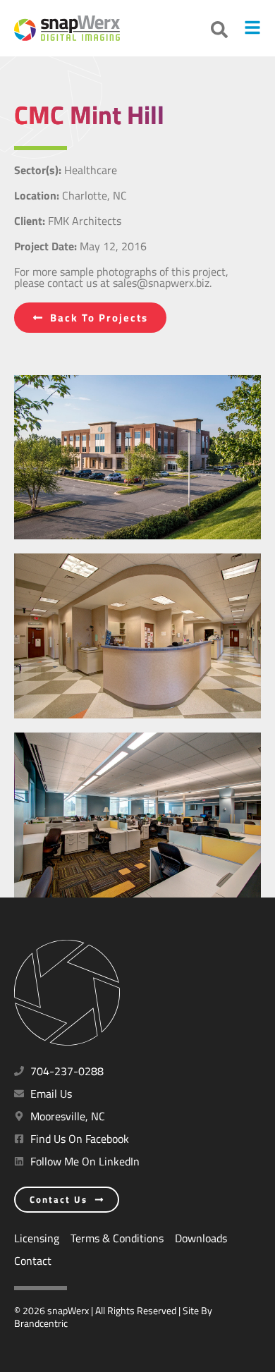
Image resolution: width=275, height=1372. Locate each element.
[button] (219, 29)
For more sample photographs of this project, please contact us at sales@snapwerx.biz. (121, 277)
